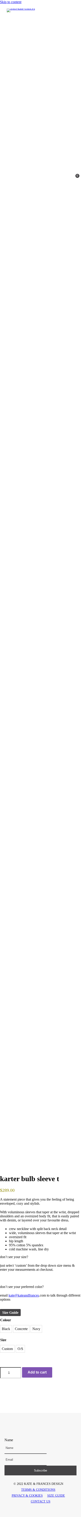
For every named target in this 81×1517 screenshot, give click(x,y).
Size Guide (10, 1312)
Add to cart (37, 1372)
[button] (31, 1427)
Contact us (40, 1501)
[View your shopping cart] (73, 178)
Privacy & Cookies (27, 1495)
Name (8, 1440)
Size (3, 1340)
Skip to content (10, 2)
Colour (5, 1320)
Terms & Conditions (38, 1489)
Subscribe (40, 1470)
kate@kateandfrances (24, 1295)
